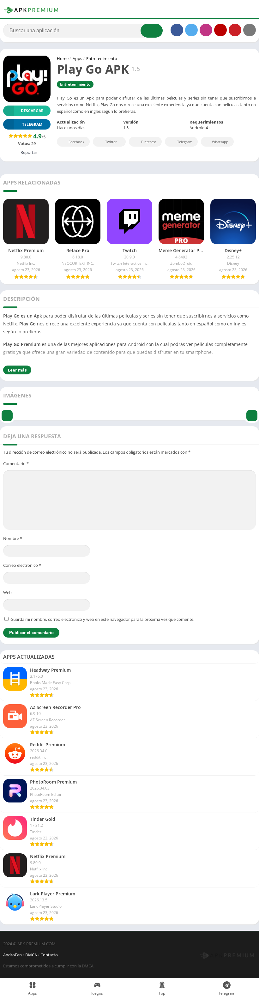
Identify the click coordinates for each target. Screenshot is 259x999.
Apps (77, 58)
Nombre (12, 538)
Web (7, 592)
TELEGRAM (32, 124)
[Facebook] (177, 30)
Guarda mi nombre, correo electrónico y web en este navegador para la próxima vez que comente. (102, 619)
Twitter (111, 141)
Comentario (16, 463)
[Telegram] (249, 30)
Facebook (76, 141)
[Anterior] (7, 411)
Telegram (184, 141)
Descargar (32, 110)
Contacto (49, 955)
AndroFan (12, 955)
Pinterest (148, 141)
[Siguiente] (252, 411)
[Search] (152, 31)
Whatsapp (220, 141)
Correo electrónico (22, 565)
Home (63, 58)
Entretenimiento (101, 58)
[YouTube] (220, 30)
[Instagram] (206, 30)
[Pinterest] (235, 30)
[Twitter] (191, 30)
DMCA (31, 955)
